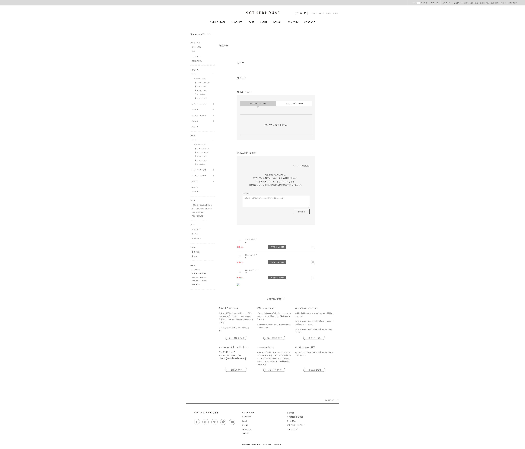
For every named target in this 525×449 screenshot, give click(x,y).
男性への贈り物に (198, 216)
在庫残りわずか (197, 61)
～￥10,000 (196, 270)
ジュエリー (196, 192)
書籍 (195, 256)
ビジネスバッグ (202, 152)
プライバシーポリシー (296, 425)
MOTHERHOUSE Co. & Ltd (257, 444)
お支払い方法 (484, 3)
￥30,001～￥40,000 (199, 281)
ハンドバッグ (202, 98)
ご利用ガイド (458, 3)
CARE (251, 22)
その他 (192, 247)
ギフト (192, 200)
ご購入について (237, 370)
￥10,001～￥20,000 (199, 273)
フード (192, 225)
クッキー (195, 234)
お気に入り (446, 3)
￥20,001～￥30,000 (199, 277)
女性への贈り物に (198, 212)
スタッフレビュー (294, 103)
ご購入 (466, 3)
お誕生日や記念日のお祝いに (202, 205)
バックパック (202, 90)
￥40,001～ (196, 284)
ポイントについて (275, 370)
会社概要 (290, 413)
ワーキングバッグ (203, 82)
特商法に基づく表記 (295, 417)
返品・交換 (494, 3)
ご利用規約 (291, 421)
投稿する (301, 211)
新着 (193, 51)
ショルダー (201, 94)
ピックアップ (195, 42)
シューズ (195, 127)
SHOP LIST (237, 22)
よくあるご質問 (315, 370)
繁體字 (335, 13)
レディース (194, 70)
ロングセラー (196, 56)
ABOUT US (246, 429)
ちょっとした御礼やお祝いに (202, 208)
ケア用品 (197, 252)
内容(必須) (246, 193)
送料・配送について (236, 338)
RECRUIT (246, 433)
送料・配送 (474, 3)
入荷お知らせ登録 (277, 247)
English (320, 13)
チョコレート (196, 229)
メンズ (192, 136)
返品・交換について (275, 338)
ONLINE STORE (218, 22)
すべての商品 (196, 47)
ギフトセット (196, 238)
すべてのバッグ (199, 79)
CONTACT (309, 22)
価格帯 (192, 265)
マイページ (434, 3)
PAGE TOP (329, 400)
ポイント (503, 3)
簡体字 (328, 13)
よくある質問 (512, 3)
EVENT (263, 22)
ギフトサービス (315, 338)
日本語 (312, 13)
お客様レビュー (258, 103)
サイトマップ (292, 429)
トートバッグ (202, 86)
